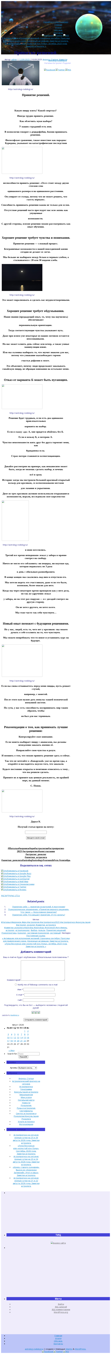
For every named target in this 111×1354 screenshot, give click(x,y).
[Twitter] (60, 69)
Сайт (20, 1000)
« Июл (11, 1050)
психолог (21, 933)
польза (41, 930)
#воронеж (24, 848)
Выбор (34, 930)
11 (11, 1037)
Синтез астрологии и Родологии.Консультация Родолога (26, 1116)
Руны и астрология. (26, 1108)
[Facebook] (50, 69)
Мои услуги (26, 1097)
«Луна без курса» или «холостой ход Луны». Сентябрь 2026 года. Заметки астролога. (26, 1149)
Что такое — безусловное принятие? (38, 912)
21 (21, 1040)
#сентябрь (64, 860)
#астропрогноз (30, 851)
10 (8, 1037)
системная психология (38, 933)
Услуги (58, 27)
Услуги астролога (26, 1121)
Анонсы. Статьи (50, 59)
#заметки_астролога (36, 857)
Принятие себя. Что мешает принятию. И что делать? (38, 914)
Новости (63, 59)
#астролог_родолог (36, 854)
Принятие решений (56, 930)
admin (14, 59)
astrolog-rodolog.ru (34, 1349)
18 (11, 1040)
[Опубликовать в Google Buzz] (16, 873)
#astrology (37, 860)
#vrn (56, 860)
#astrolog (27, 860)
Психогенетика (8, 933)
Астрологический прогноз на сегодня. (26, 1082)
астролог (10, 930)
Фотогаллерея (26, 1124)
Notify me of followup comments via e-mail (37, 984)
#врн (32, 848)
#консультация (46, 851)
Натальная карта (26, 1100)
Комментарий (13, 980)
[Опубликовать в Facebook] (14, 870)
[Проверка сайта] (58, 1243)
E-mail (20, 994)
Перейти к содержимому (55, 22)
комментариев (61, 1309)
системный (55, 933)
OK (23, 1057)
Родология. (26, 1105)
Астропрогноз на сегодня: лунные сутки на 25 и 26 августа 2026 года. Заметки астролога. (26, 1138)
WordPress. (80, 1349)
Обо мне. (58, 30)
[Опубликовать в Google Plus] (16, 876)
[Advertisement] (58, 1213)
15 (25, 1037)
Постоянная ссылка (35, 935)
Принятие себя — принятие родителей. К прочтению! (38, 906)
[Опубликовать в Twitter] (13, 886)
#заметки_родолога (11, 860)
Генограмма (26, 1089)
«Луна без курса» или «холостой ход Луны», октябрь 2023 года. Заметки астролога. (36, 45)
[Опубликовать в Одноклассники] (17, 884)
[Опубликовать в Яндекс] (13, 889)
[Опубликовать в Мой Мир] (14, 881)
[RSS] (68, 69)
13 (18, 1037)
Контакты (58, 32)
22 (25, 1040)
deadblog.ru (14, 1015)
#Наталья (13, 848)
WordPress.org (61, 1312)
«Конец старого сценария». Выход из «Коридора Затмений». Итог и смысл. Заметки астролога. (26, 1171)
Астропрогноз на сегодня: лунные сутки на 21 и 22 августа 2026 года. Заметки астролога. (26, 1182)
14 (21, 1037)
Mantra (69, 1349)
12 (15, 1037)
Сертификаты (26, 1110)
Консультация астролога (26, 1092)
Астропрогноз (26, 1086)
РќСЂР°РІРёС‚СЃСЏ (10, 895)
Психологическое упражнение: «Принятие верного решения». (38, 909)
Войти (61, 1304)
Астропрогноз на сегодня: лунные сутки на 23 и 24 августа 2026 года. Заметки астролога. (26, 1160)
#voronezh (48, 860)
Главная (58, 24)
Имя (20, 989)
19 (15, 1040)
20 (18, 1040)
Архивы (13, 1067)
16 (28, 1037)
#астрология (41, 848)
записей (61, 1306)
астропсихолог (22, 930)
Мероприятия (26, 1094)
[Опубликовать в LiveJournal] (15, 878)
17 (8, 1040)
